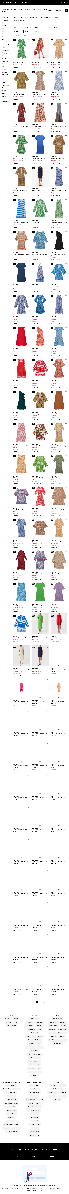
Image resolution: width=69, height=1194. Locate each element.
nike (39, 1068)
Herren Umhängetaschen (34, 1106)
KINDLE (52, 1156)
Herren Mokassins (30, 1099)
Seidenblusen (16, 1128)
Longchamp (32, 1068)
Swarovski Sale (62, 1029)
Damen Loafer (11, 1117)
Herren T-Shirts (34, 1085)
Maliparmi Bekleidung (42, 17)
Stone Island (30, 1025)
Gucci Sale (53, 1036)
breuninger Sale (62, 1040)
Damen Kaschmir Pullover (11, 1103)
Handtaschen (16, 1089)
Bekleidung (21, 17)
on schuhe (39, 1047)
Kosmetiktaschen (11, 1121)
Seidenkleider (11, 1096)
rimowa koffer (30, 1047)
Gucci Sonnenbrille (57, 1089)
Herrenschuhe (34, 1096)
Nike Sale (63, 1025)
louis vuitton (31, 1072)
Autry (39, 1029)
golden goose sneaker (34, 1065)
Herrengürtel (34, 1121)
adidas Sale (52, 1032)
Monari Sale (52, 1029)
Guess (29, 1040)
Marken (34, 1015)
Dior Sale (62, 1036)
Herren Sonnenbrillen (34, 1103)
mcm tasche (34, 1050)
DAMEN (13, 9)
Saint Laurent (31, 1029)
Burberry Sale (53, 1022)
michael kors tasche (34, 1057)
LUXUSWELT (5, 9)
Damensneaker (11, 1092)
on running (34, 1075)
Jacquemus (39, 1022)
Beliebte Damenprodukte (11, 1082)
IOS (17, 1156)
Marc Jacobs (38, 1040)
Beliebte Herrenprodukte (34, 1082)
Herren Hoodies (34, 1117)
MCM (39, 1043)
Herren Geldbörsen (34, 1092)
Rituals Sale (62, 1022)
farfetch (16, 1018)
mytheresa (8, 1022)
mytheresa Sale (57, 1043)
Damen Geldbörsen (11, 1099)
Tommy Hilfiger (30, 1036)
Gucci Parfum (52, 1092)
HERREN (20, 9)
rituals (39, 1072)
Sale (57, 1015)
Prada (37, 1018)
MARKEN (27, 9)
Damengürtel (11, 1106)
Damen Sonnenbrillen (11, 1131)
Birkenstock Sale (53, 1025)
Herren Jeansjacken (34, 1124)
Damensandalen (11, 1110)
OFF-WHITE (31, 1043)
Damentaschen (11, 1085)
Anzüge (41, 1099)
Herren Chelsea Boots (34, 1110)
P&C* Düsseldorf (11, 1025)
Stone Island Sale (57, 1018)
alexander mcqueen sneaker (34, 1054)
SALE (33, 9)
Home (14, 17)
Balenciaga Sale (62, 1032)
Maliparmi (32, 17)
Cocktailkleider (11, 1113)
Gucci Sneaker (62, 1092)
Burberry (40, 1036)
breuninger (7, 1018)
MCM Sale (51, 1040)
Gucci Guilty (57, 1099)
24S (16, 1022)
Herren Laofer (34, 1113)
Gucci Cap (62, 1085)
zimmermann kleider (34, 1061)
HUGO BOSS (34, 1032)
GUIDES (39, 9)
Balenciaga (39, 1025)
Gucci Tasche (53, 1085)
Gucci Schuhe (62, 1096)
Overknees (6, 1128)
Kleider (27, 17)
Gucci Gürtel (52, 1096)
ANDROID (34, 1156)
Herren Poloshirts (34, 1131)
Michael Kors (30, 1022)
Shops (11, 1015)
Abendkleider (6, 1089)
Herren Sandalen (34, 1135)
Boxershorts (34, 1128)
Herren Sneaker (34, 1089)
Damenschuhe (8, 1124)
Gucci (31, 1018)
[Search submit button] (66, 10)
